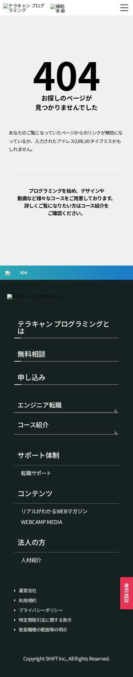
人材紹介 (31, 559)
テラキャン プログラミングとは (63, 327)
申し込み (31, 377)
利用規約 (27, 600)
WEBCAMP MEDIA (41, 521)
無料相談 (31, 354)
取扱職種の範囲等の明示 (43, 630)
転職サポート (36, 472)
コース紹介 (33, 425)
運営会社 (27, 590)
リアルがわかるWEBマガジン (54, 511)
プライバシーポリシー (41, 610)
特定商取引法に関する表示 (45, 620)
